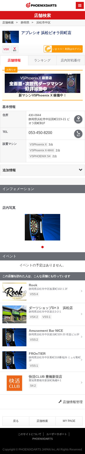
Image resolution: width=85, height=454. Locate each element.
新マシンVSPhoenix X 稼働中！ (43, 95)
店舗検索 (8, 22)
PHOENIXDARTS (41, 6)
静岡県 (25, 22)
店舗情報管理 (72, 402)
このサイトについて (29, 434)
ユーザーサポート (56, 434)
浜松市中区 (43, 22)
